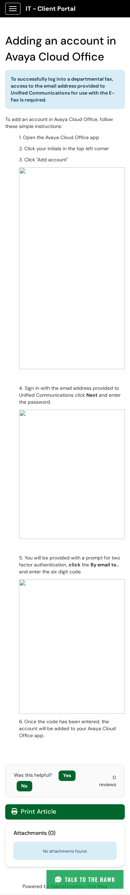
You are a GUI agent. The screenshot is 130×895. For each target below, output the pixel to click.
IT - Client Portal (51, 9)
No (24, 786)
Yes (67, 775)
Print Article (37, 811)
